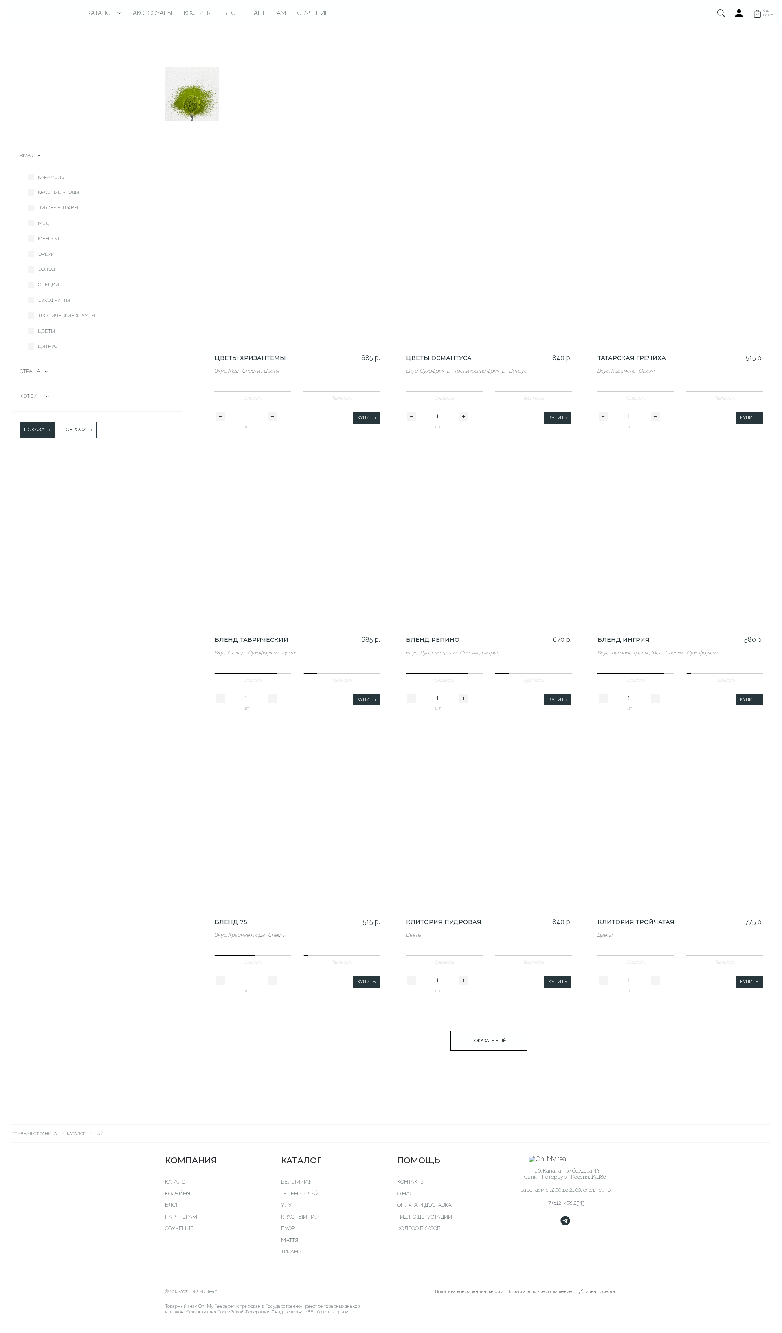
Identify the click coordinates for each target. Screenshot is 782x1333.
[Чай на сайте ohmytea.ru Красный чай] (457, 94)
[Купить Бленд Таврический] (297, 534)
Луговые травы (58, 208)
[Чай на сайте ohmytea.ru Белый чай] (258, 94)
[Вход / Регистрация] (739, 13)
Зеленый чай (300, 1193)
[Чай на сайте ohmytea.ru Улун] (391, 94)
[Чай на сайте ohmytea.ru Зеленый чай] (325, 94)
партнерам (181, 1217)
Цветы (46, 331)
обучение (179, 1228)
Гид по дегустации (424, 1217)
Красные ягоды (58, 192)
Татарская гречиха (631, 358)
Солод (46, 269)
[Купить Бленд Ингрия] (680, 534)
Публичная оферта (595, 1291)
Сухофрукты (54, 300)
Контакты (411, 1182)
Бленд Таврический (251, 639)
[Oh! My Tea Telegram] (565, 1220)
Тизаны (292, 1251)
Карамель (51, 177)
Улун (288, 1205)
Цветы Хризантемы (250, 358)
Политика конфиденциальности (469, 1291)
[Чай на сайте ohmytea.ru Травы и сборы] (590, 94)
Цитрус (47, 346)
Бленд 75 (231, 922)
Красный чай (300, 1217)
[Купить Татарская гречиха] (680, 252)
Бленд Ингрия (623, 639)
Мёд (43, 223)
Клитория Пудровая (443, 922)
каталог (176, 1182)
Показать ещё (488, 1040)
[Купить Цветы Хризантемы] (297, 252)
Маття (289, 1240)
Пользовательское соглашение (539, 1291)
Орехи (46, 254)
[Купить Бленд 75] (297, 816)
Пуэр (288, 1228)
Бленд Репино (432, 639)
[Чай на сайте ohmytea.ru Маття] (192, 94)
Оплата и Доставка (424, 1205)
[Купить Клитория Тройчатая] (680, 816)
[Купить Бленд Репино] (489, 534)
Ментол (48, 239)
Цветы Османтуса (439, 358)
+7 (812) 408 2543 (565, 1203)
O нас (405, 1193)
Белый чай (297, 1182)
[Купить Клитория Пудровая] (489, 816)
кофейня (177, 1193)
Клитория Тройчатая (635, 922)
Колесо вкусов (418, 1228)
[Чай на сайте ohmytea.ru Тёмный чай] (523, 94)
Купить (366, 417)
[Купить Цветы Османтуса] (489, 252)
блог (172, 1205)
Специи (48, 285)
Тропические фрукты (66, 315)
